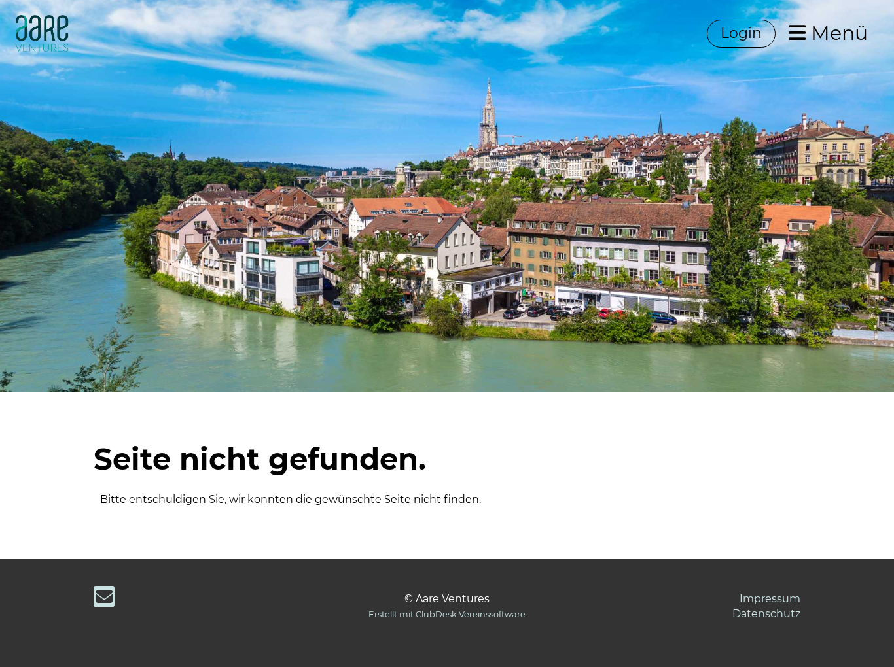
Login (741, 33)
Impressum (770, 598)
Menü (837, 33)
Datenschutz (766, 613)
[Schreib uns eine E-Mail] (104, 599)
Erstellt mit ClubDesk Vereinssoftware (447, 614)
